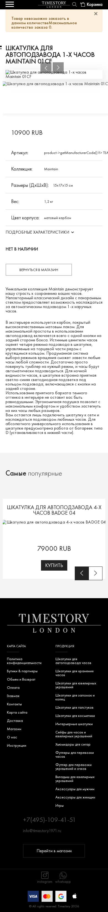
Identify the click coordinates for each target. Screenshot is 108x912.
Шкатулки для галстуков (74, 707)
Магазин (14, 728)
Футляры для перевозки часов (74, 754)
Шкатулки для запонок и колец (75, 697)
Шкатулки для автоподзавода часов (73, 660)
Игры (59, 805)
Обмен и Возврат (21, 679)
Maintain (51, 168)
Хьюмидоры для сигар (73, 744)
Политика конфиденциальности (24, 660)
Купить (54, 565)
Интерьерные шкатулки (74, 723)
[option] (54, 74)
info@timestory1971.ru (42, 831)
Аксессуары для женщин (75, 797)
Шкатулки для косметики (75, 715)
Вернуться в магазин (38, 269)
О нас (12, 737)
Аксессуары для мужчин (74, 788)
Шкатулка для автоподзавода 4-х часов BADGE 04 (54, 510)
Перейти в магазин (54, 851)
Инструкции (16, 745)
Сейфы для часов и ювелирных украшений (73, 734)
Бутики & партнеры (22, 670)
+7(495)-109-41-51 (49, 819)
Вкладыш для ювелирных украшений (74, 778)
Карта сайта (17, 712)
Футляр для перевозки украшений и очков (73, 766)
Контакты (14, 703)
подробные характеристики (37, 232)
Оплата (13, 687)
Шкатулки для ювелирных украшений (75, 685)
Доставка (15, 720)
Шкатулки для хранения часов (74, 672)
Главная (13, 695)
